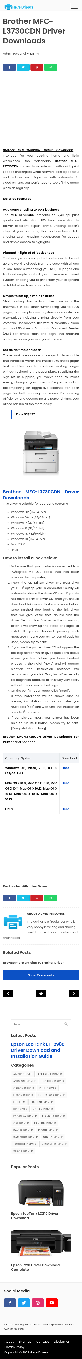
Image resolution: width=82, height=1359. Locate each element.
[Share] (9, 67)
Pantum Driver (45, 1123)
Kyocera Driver (25, 1116)
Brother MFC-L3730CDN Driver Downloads (41, 495)
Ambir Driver (22, 1074)
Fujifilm (19, 1102)
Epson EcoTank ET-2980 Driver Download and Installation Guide (37, 1050)
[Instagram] (38, 1302)
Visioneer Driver (54, 1144)
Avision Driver (24, 1081)
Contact (42, 1341)
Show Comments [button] (41, 975)
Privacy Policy (14, 1347)
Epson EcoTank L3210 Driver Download (35, 1215)
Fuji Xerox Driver (51, 1095)
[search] (66, 1024)
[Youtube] (52, 1302)
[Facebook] (10, 1302)
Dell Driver (47, 1088)
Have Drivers (39, 1352)
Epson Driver (23, 1095)
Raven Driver (23, 1130)
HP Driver (20, 1109)
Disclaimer (61, 1341)
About (9, 1341)
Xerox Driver (23, 1151)
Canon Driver (23, 1088)
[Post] (41, 1192)
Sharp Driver (53, 1137)
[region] (41, 847)
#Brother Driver (34, 886)
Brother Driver (53, 963)
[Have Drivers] (20, 7)
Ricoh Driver (48, 1130)
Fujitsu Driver (42, 1102)
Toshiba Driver (24, 1144)
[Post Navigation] (41, 993)
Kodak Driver (43, 1109)
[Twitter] (24, 1302)
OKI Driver (21, 1123)
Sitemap (25, 1341)
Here (65, 768)
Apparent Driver (50, 1074)
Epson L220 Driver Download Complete (35, 1267)
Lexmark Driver (53, 1116)
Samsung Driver (25, 1137)
